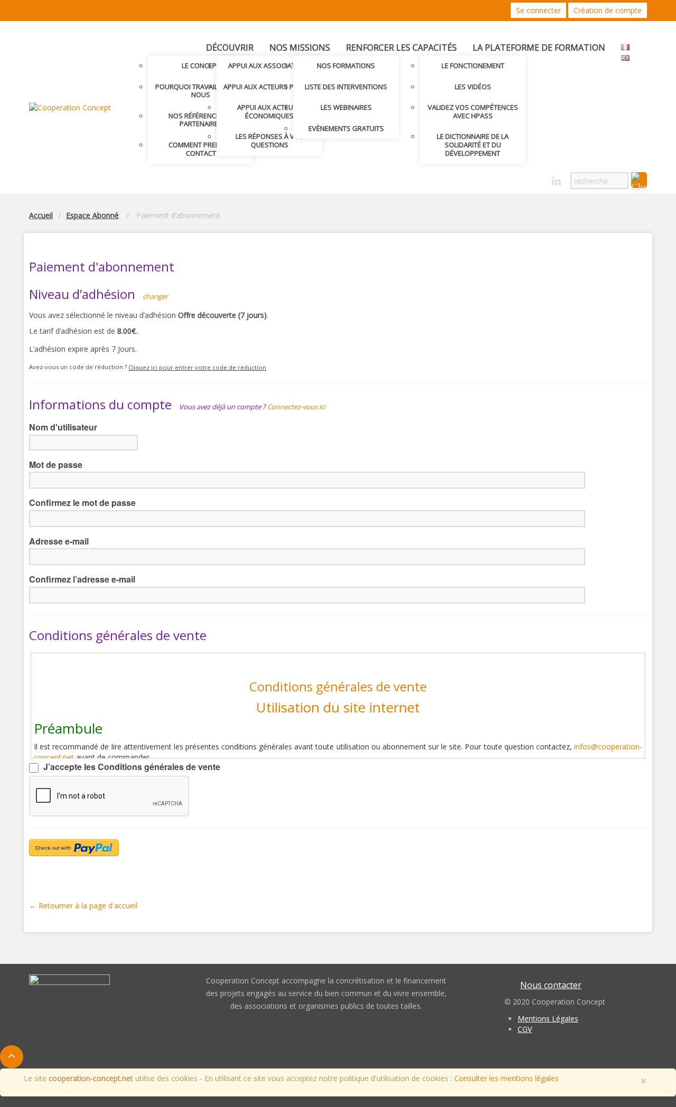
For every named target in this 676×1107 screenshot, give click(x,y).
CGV (525, 1029)
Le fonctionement (473, 65)
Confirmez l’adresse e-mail (82, 579)
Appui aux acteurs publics (269, 86)
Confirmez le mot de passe (82, 502)
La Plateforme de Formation (539, 47)
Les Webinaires (346, 107)
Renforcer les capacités (401, 47)
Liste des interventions (346, 86)
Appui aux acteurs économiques (269, 111)
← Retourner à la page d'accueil (83, 905)
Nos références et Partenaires (200, 120)
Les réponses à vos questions (270, 140)
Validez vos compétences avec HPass (473, 111)
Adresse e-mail (59, 541)
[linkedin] (556, 181)
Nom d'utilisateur (63, 427)
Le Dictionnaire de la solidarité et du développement (473, 144)
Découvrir (229, 47)
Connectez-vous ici (296, 406)
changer (155, 296)
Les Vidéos (473, 86)
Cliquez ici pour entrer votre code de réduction (197, 367)
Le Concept (201, 65)
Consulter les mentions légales (506, 1078)
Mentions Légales (548, 1019)
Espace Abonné (92, 215)
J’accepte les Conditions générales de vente (130, 767)
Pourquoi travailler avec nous (201, 91)
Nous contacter (550, 985)
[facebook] (537, 178)
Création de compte (608, 10)
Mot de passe (55, 464)
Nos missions (299, 47)
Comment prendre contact (200, 149)
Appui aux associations (269, 65)
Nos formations (346, 65)
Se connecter (538, 10)
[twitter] (519, 178)
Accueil (41, 215)
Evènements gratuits (346, 128)
